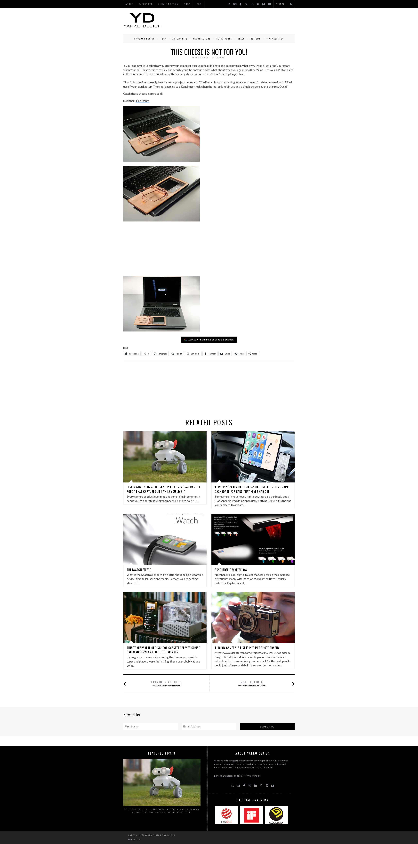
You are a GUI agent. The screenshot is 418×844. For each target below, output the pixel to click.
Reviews (256, 38)
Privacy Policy (253, 775)
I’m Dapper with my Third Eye (166, 683)
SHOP (187, 4)
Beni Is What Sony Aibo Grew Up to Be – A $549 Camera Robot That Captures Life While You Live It (163, 489)
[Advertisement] (235, 20)
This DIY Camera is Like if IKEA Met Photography (247, 648)
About (129, 4)
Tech (163, 38)
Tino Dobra (142, 101)
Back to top (133, 839)
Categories (146, 4)
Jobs (198, 4)
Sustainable (224, 38)
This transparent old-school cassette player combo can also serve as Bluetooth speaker (163, 650)
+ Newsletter (275, 38)
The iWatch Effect (139, 570)
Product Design (144, 38)
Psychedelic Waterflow (231, 570)
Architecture (201, 38)
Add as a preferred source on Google (211, 340)
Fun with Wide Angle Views (252, 683)
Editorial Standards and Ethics (229, 775)
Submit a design (168, 4)
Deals (241, 38)
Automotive (179, 38)
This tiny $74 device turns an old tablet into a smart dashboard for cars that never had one (252, 489)
